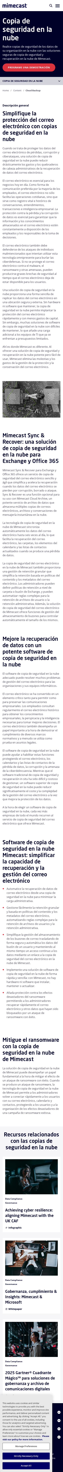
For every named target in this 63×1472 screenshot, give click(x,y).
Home (6, 90)
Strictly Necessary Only (26, 1455)
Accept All (26, 1465)
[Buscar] (50, 6)
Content (17, 90)
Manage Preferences (26, 1446)
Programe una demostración (29, 67)
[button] (57, 5)
